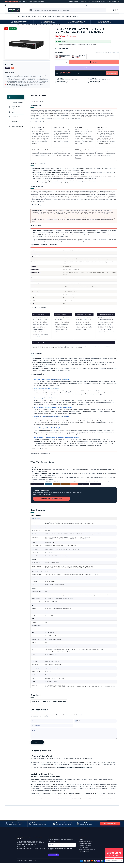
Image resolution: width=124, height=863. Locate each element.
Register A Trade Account (85, 845)
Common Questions (17, 102)
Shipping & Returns (83, 847)
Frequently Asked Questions (98, 1)
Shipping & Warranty (17, 126)
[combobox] (68, 10)
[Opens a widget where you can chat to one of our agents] (114, 854)
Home (18, 24)
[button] (117, 10)
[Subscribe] (74, 845)
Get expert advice (111, 73)
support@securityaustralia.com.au (19, 4)
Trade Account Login (85, 1)
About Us (81, 839)
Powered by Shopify (32, 860)
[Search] (31, 10)
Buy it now (87, 68)
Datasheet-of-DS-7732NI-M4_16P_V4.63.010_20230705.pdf (49, 701)
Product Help (15, 121)
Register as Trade (73, 1)
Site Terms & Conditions (84, 851)
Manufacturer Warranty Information (87, 849)
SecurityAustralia (24, 860)
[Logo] (14, 10)
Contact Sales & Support (113, 1)
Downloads (15, 116)
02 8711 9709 (9, 4)
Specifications (16, 112)
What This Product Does (17, 107)
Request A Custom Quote (85, 843)
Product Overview (16, 97)
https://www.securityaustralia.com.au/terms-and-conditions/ (74, 767)
